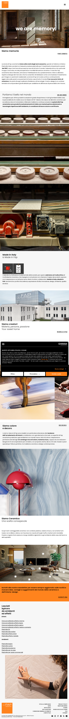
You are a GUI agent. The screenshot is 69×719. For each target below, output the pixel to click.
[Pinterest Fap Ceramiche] (61, 716)
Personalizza (33, 374)
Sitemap (65, 713)
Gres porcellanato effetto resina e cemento (16, 627)
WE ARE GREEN (61, 95)
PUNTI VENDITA (62, 54)
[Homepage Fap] (5, 4)
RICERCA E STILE (62, 332)
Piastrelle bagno (7, 644)
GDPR (49, 706)
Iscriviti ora (62, 597)
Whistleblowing (62, 706)
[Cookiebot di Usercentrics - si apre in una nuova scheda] (59, 344)
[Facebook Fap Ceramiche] (58, 716)
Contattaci (47, 713)
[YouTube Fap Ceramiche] (52, 716)
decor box (62, 425)
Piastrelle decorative (8, 632)
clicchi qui (44, 359)
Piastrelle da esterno (8, 648)
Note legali (47, 707)
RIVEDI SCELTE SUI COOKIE (60, 709)
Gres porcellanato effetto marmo (13, 621)
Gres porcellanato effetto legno (12, 623)
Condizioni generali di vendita (42, 711)
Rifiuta (13, 374)
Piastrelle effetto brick (9, 634)
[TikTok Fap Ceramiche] (66, 716)
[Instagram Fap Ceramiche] (55, 716)
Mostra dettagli (59, 369)
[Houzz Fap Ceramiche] (63, 716)
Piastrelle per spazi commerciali (12, 652)
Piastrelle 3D (6, 629)
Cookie (65, 707)
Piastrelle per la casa (9, 650)
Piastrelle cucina (7, 646)
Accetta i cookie (56, 374)
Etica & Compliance (45, 704)
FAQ (66, 711)
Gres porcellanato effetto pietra (12, 625)
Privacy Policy (62, 704)
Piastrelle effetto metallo (10, 636)
